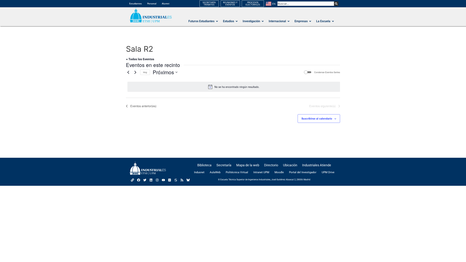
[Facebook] (138, 180)
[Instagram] (157, 180)
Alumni (165, 3)
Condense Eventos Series (327, 72)
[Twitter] (145, 180)
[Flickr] (169, 180)
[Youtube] (163, 180)
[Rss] (182, 180)
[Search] (336, 3)
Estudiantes (135, 3)
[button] (203, 21)
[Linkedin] (151, 180)
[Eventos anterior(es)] (128, 72)
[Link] (132, 180)
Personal (151, 3)
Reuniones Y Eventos (230, 3)
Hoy (145, 72)
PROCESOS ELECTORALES (253, 3)
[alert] (233, 87)
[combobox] (305, 3)
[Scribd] (176, 180)
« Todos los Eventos (140, 59)
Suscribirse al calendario (316, 118)
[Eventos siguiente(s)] (135, 72)
